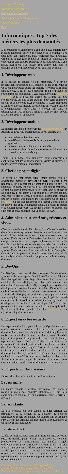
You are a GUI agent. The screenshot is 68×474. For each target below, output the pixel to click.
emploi (8, 201)
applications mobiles (52, 128)
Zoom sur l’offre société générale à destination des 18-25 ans (32, 471)
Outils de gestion (10, 22)
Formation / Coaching (12, 4)
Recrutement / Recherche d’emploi (19, 18)
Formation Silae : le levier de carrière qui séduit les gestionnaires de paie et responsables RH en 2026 (27, 467)
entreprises (53, 309)
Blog (3, 27)
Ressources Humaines (12, 8)
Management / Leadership (14, 13)
